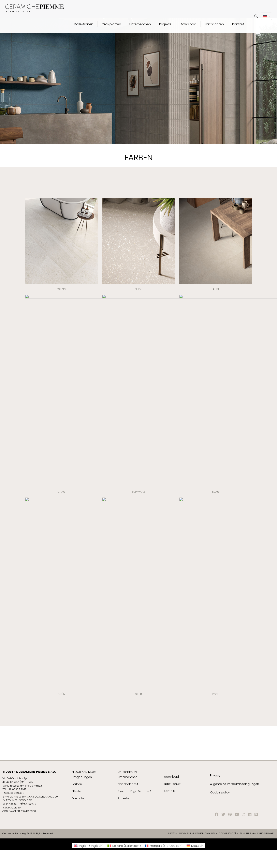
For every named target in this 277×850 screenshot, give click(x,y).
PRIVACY (172, 833)
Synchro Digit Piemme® (134, 791)
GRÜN (61, 694)
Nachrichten (172, 784)
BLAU (215, 491)
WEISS (61, 289)
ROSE (215, 694)
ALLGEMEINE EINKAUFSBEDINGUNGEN (255, 833)
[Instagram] (243, 814)
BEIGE (138, 289)
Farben (77, 784)
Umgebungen (82, 777)
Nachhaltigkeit (128, 784)
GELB (138, 694)
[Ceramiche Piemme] (34, 8)
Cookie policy (220, 792)
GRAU (61, 491)
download (171, 777)
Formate (78, 798)
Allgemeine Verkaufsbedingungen (234, 784)
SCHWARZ (138, 491)
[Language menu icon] (266, 16)
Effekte (76, 791)
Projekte (123, 798)
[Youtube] (237, 814)
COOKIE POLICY (227, 833)
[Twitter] (223, 814)
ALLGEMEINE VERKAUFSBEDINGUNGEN (198, 833)
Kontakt (169, 791)
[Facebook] (216, 814)
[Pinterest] (230, 814)
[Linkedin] (249, 814)
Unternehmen (127, 777)
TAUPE (215, 289)
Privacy (215, 775)
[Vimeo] (256, 814)
